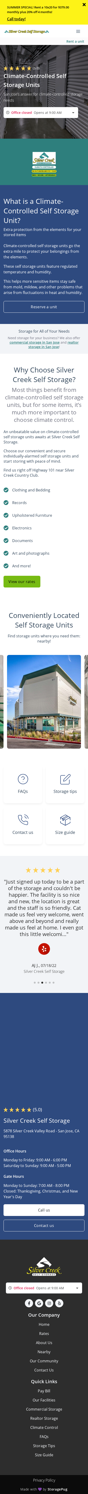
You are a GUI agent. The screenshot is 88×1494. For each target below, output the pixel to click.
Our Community (44, 1361)
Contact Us (44, 1370)
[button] (35, 983)
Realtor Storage (44, 1418)
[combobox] (41, 112)
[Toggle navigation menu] (80, 31)
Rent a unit (75, 41)
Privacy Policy (44, 1480)
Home (44, 1324)
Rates (44, 1333)
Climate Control (44, 1427)
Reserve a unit (44, 306)
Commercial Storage (44, 1409)
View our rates (21, 581)
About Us (44, 1342)
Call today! (16, 19)
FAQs (44, 1436)
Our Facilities (44, 1400)
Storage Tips (44, 1445)
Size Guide (44, 1454)
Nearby (44, 1351)
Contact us (44, 1225)
